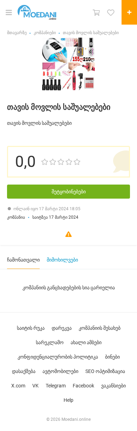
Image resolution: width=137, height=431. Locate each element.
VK (35, 385)
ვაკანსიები (113, 385)
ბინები (112, 357)
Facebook (83, 385)
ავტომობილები (60, 371)
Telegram (56, 385)
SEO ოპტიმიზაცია (105, 371)
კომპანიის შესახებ (99, 328)
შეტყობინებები (69, 191)
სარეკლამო (50, 342)
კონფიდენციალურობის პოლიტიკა (58, 357)
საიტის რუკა (31, 328)
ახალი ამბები (86, 342)
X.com (18, 385)
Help (68, 400)
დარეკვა (62, 328)
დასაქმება (23, 371)
